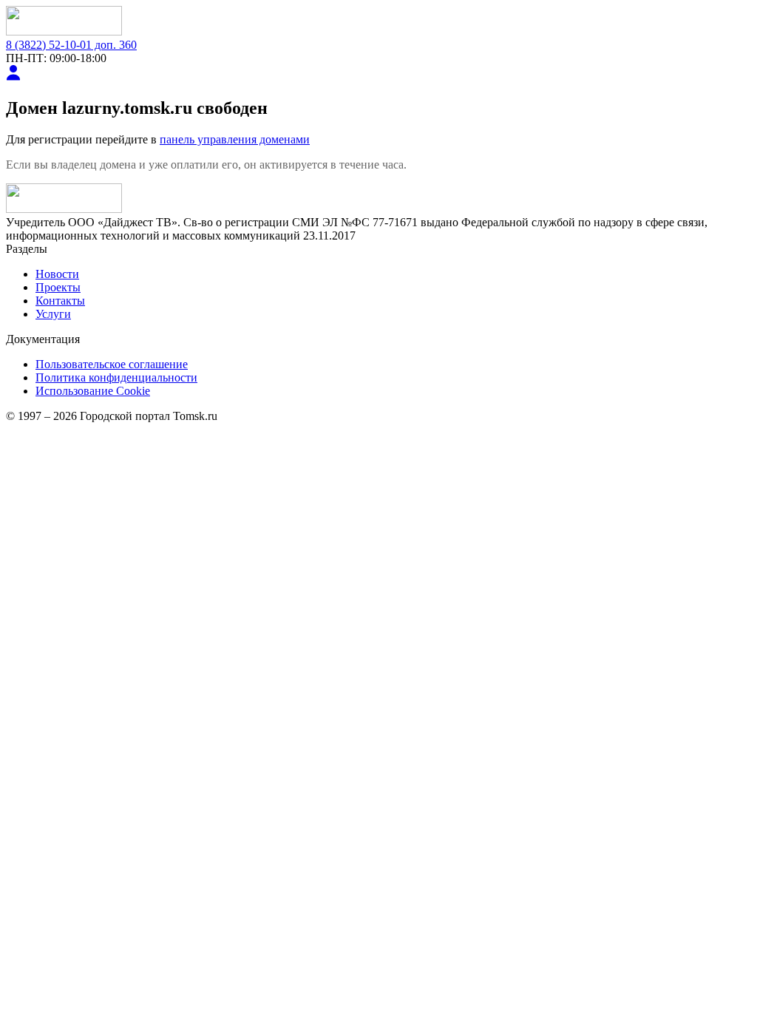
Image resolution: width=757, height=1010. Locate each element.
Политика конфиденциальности (116, 377)
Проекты (58, 287)
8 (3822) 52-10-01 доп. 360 (71, 44)
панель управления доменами (235, 139)
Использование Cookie (92, 390)
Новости (57, 274)
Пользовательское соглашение (111, 364)
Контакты (60, 300)
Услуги (53, 314)
